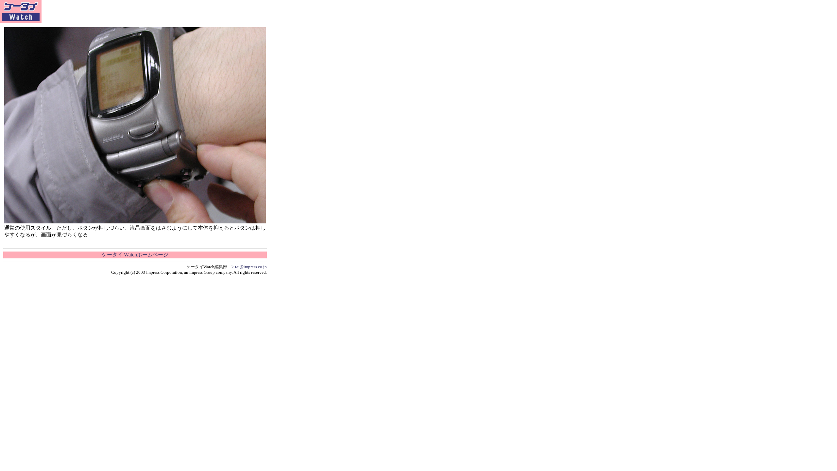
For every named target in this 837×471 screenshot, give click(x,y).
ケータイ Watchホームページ (135, 254)
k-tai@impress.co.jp (249, 266)
